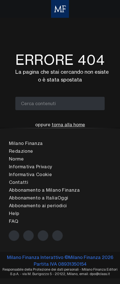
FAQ (13, 221)
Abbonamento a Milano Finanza (44, 190)
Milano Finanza (26, 143)
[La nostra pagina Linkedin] (43, 236)
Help (14, 213)
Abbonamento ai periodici (38, 205)
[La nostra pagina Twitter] (28, 236)
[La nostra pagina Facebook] (14, 236)
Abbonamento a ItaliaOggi (38, 198)
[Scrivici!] (57, 236)
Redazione (21, 151)
